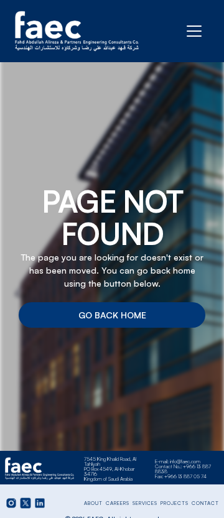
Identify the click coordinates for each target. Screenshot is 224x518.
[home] (77, 31)
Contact (205, 503)
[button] (194, 31)
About (93, 503)
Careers (117, 503)
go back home (112, 315)
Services (145, 503)
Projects (175, 503)
